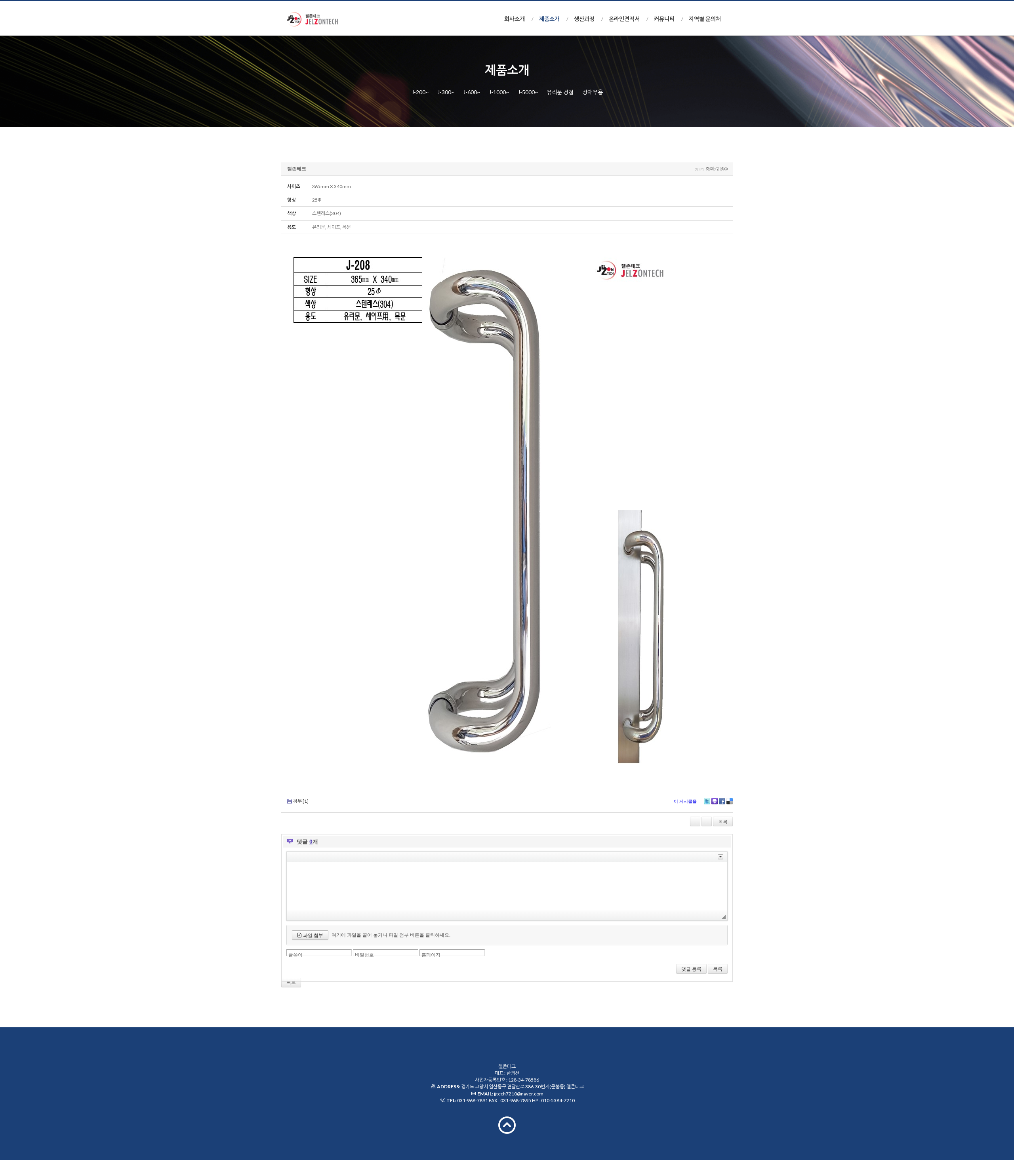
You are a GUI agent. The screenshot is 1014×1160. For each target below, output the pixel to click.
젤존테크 (296, 168)
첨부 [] (301, 801)
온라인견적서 (624, 18)
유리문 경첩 (560, 92)
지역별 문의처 (705, 18)
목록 (723, 822)
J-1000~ (499, 92)
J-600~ (471, 92)
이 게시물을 (685, 801)
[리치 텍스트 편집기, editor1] (507, 886)
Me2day (714, 801)
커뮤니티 (664, 18)
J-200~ (420, 92)
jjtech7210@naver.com (518, 1094)
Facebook (722, 801)
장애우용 (592, 92)
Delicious (729, 801)
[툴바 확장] (720, 856)
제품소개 (549, 18)
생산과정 (584, 18)
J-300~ (445, 92)
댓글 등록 (691, 969)
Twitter (707, 801)
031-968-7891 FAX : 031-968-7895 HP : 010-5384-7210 (516, 1100)
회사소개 (514, 18)
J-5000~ (528, 92)
